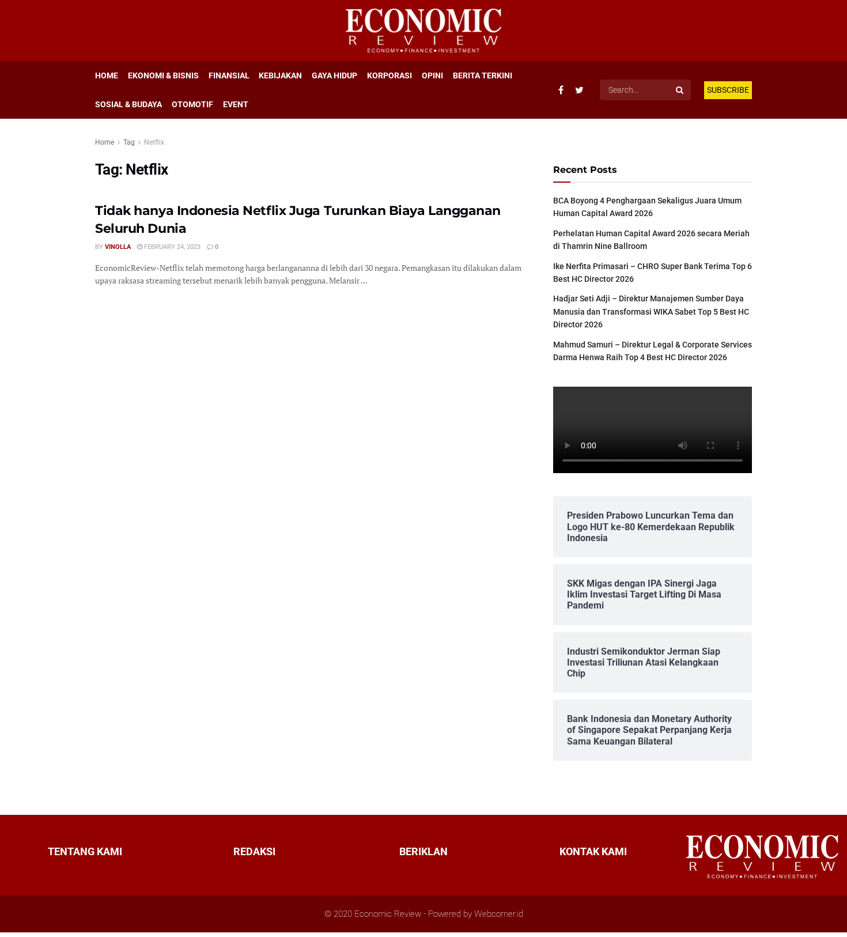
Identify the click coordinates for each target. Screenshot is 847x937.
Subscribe (728, 90)
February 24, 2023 (171, 247)
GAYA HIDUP (334, 75)
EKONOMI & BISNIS (163, 75)
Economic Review (387, 914)
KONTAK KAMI (593, 851)
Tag (129, 142)
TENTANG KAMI (85, 851)
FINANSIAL (229, 75)
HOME (106, 75)
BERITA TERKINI (482, 75)
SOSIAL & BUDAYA (128, 104)
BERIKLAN (423, 851)
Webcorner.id (498, 914)
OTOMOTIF (192, 104)
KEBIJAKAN (280, 75)
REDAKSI (254, 851)
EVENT (235, 104)
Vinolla (118, 247)
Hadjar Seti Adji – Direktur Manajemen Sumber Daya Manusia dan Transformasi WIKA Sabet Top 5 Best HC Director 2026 (651, 311)
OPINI (432, 75)
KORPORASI (389, 75)
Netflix (154, 142)
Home (104, 142)
